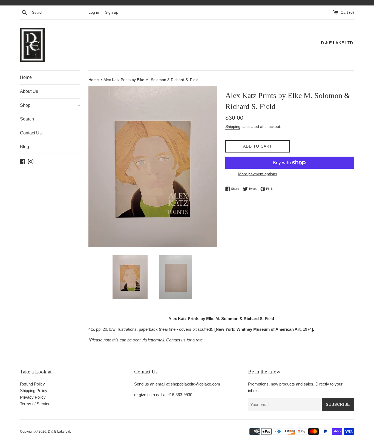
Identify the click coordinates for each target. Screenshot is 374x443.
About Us (29, 91)
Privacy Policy (33, 397)
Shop (50, 105)
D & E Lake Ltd (59, 431)
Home (26, 77)
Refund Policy (32, 384)
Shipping (232, 126)
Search (27, 119)
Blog (24, 146)
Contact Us (31, 133)
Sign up (111, 12)
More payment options (257, 174)
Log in (93, 12)
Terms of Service (35, 403)
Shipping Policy (33, 390)
